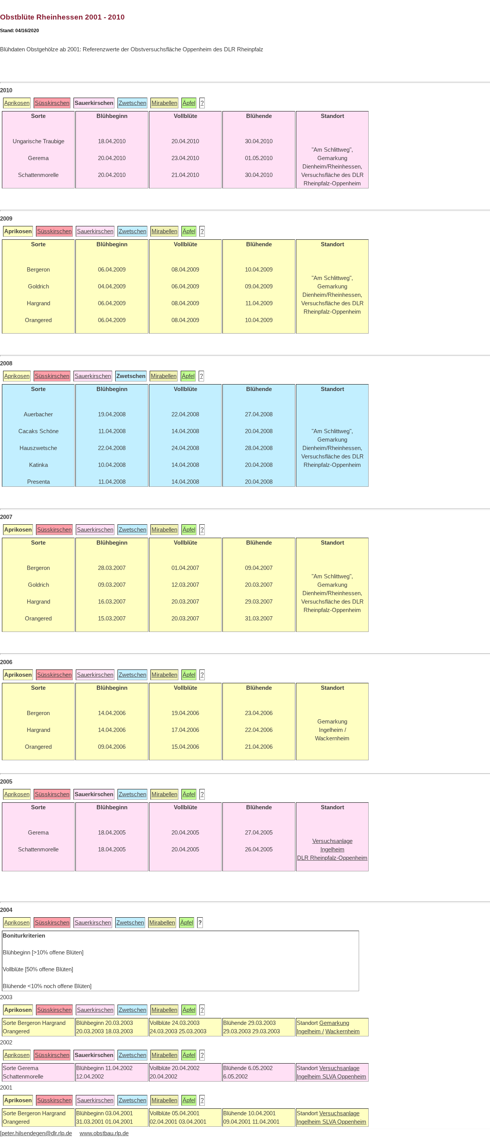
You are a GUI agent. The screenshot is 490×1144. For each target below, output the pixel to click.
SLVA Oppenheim (344, 1077)
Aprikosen (16, 103)
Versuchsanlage (339, 1068)
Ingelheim (309, 1077)
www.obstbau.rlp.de (104, 1133)
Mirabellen (164, 103)
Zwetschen (132, 103)
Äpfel (189, 103)
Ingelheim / (310, 1031)
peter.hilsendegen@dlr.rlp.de (37, 1133)
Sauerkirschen (95, 231)
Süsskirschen (52, 103)
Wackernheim (342, 1031)
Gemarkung (334, 1023)
